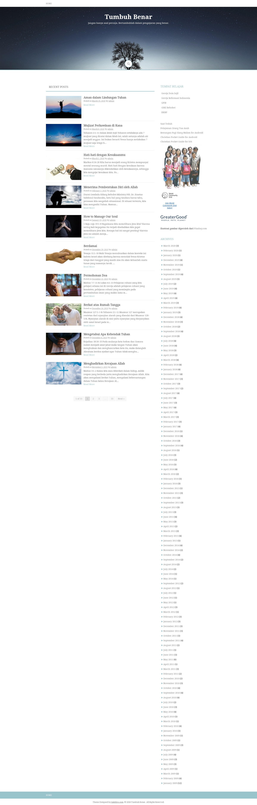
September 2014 (171, 559)
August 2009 (169, 750)
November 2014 (171, 550)
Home (49, 4)
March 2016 (169, 474)
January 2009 (170, 783)
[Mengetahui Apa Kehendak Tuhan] (63, 344)
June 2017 (168, 403)
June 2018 (168, 345)
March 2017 (169, 417)
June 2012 (168, 598)
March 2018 (169, 360)
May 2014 (168, 578)
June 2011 (168, 655)
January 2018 (170, 369)
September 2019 (171, 274)
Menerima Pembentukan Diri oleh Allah (111, 187)
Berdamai (90, 246)
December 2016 (171, 431)
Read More (89, 105)
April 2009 (168, 769)
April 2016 (168, 469)
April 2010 (168, 716)
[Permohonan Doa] (63, 285)
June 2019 (168, 288)
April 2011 (168, 664)
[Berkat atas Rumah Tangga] (63, 314)
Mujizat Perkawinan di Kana (103, 125)
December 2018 (171, 317)
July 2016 (168, 455)
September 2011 (171, 640)
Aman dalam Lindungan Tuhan (105, 97)
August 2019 (169, 279)
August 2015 (169, 507)
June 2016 (168, 460)
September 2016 (171, 445)
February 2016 (170, 479)
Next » (121, 399)
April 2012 (168, 607)
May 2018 (168, 350)
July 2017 (168, 398)
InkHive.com (117, 802)
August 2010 (169, 697)
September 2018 (171, 331)
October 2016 (170, 441)
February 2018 (170, 364)
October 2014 (170, 555)
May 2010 (168, 712)
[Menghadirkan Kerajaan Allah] (63, 373)
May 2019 (168, 293)
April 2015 (168, 526)
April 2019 (168, 298)
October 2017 (170, 384)
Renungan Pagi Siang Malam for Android (181, 133)
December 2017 (171, 374)
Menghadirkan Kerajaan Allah (104, 363)
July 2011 (168, 650)
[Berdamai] (63, 255)
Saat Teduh (166, 124)
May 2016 (168, 464)
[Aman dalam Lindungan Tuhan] (63, 107)
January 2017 (170, 426)
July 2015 (168, 512)
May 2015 (168, 521)
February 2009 (170, 778)
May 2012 (168, 602)
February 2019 (170, 307)
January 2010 (170, 731)
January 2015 (170, 540)
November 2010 (171, 683)
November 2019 (171, 265)
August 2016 (169, 450)
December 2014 (171, 545)
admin (111, 101)
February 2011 (170, 674)
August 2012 (169, 588)
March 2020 (169, 246)
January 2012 (170, 621)
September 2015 (171, 502)
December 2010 (171, 678)
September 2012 (171, 583)
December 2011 (171, 626)
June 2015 (168, 517)
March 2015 (169, 531)
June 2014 (168, 574)
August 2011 (169, 645)
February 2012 (170, 617)
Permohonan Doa (95, 275)
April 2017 (168, 412)
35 (112, 399)
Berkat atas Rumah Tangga (102, 305)
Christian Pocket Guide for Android (178, 137)
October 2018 (170, 326)
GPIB (163, 103)
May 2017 (168, 407)
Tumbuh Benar (128, 17)
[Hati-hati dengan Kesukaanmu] (63, 166)
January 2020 (170, 255)
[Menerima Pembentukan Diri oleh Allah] (63, 196)
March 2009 (169, 773)
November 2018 (171, 322)
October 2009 (170, 740)
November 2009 (171, 735)
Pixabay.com (200, 228)
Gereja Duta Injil (169, 93)
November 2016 (171, 436)
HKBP (164, 112)
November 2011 (171, 631)
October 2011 (170, 636)
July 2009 (168, 754)
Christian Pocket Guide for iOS (176, 141)
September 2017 (171, 388)
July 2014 (168, 569)
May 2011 (168, 659)
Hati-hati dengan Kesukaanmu (104, 155)
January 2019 (170, 312)
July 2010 (168, 702)
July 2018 (168, 341)
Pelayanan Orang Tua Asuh (174, 128)
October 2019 (170, 269)
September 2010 (171, 693)
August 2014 (169, 564)
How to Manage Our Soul (101, 216)
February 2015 (170, 536)
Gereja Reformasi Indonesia (175, 98)
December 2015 (171, 488)
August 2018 (169, 336)
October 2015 (170, 498)
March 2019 (169, 303)
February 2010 (170, 726)
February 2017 (170, 422)
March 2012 (169, 612)
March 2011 (169, 669)
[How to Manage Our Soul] (63, 226)
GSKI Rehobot (168, 107)
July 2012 (168, 593)
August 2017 (169, 393)
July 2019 (168, 284)
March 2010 (169, 721)
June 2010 (168, 707)
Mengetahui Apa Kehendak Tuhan (107, 334)
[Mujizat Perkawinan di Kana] (63, 135)
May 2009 (168, 764)
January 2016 (170, 483)
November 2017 (171, 379)
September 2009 (171, 745)
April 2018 (168, 355)
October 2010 (170, 688)
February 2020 (170, 250)
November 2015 (171, 493)
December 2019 (171, 260)
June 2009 (168, 759)
